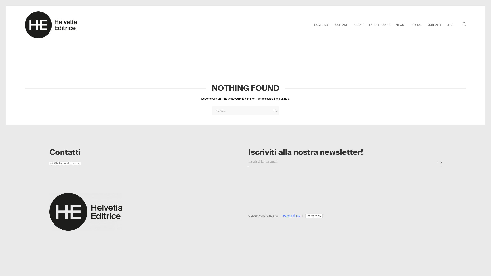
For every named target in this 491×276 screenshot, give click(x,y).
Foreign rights (291, 215)
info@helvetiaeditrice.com (65, 163)
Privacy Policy (314, 215)
